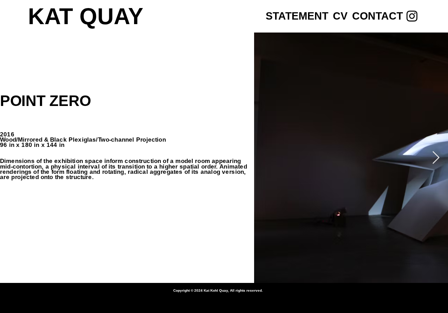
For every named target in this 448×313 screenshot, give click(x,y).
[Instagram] (412, 16)
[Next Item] (436, 158)
